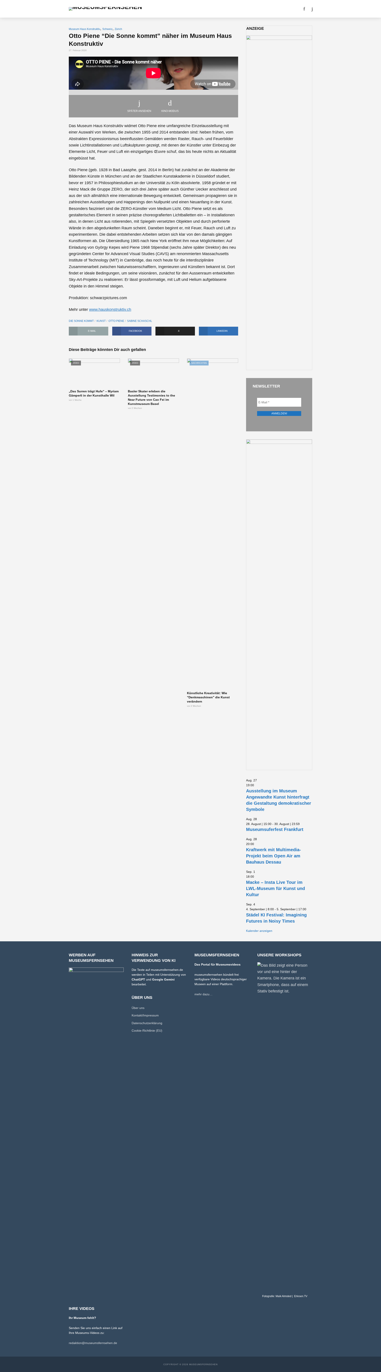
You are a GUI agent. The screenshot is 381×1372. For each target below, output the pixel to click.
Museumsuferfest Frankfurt (274, 829)
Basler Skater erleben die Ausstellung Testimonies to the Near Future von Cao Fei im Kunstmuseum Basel (151, 397)
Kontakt (266, 8)
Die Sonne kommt (81, 321)
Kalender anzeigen (259, 931)
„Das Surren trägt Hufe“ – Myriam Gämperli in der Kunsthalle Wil (94, 393)
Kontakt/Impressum (145, 1015)
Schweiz (107, 29)
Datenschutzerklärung (147, 1023)
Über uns (247, 8)
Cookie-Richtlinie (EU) (147, 1030)
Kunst (101, 321)
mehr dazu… (203, 994)
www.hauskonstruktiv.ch (110, 309)
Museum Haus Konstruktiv (84, 29)
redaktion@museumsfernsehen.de (93, 1343)
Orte (184, 8)
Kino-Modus (170, 111)
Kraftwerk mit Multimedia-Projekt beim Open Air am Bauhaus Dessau (273, 855)
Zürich (118, 29)
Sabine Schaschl (139, 321)
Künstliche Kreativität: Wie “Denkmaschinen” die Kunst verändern (208, 697)
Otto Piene (116, 321)
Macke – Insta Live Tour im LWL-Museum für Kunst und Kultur (275, 888)
